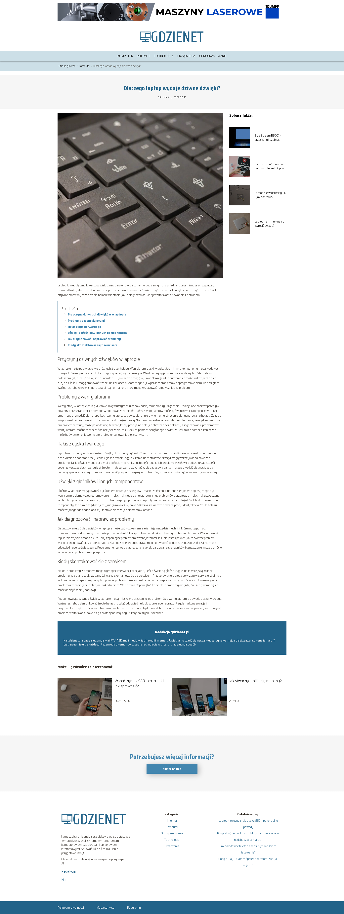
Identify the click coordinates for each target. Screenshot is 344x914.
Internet (143, 55)
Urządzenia (186, 55)
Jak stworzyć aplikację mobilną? (255, 680)
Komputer (125, 55)
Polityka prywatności (71, 907)
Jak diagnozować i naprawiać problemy (94, 338)
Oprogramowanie (213, 55)
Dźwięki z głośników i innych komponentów (97, 332)
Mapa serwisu (105, 907)
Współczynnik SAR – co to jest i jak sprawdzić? (139, 683)
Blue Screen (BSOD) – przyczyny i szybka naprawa (268, 138)
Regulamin (134, 907)
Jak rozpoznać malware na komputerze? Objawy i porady (270, 166)
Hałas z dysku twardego (84, 326)
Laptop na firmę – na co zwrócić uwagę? (269, 224)
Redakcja (68, 871)
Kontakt (67, 879)
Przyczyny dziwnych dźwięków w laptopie (97, 314)
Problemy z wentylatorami (86, 320)
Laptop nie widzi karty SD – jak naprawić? (270, 195)
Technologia (163, 55)
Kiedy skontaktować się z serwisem (92, 345)
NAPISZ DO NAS (172, 769)
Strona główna (67, 66)
